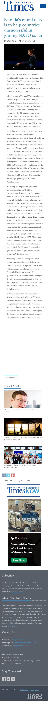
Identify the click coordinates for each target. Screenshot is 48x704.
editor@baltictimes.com (19, 640)
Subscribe (8, 480)
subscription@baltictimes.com (25, 642)
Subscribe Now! (17, 591)
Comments (10, 377)
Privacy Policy (35, 690)
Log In (19, 480)
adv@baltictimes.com (21, 646)
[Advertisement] (24, 347)
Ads (28, 480)
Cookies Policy (24, 690)
